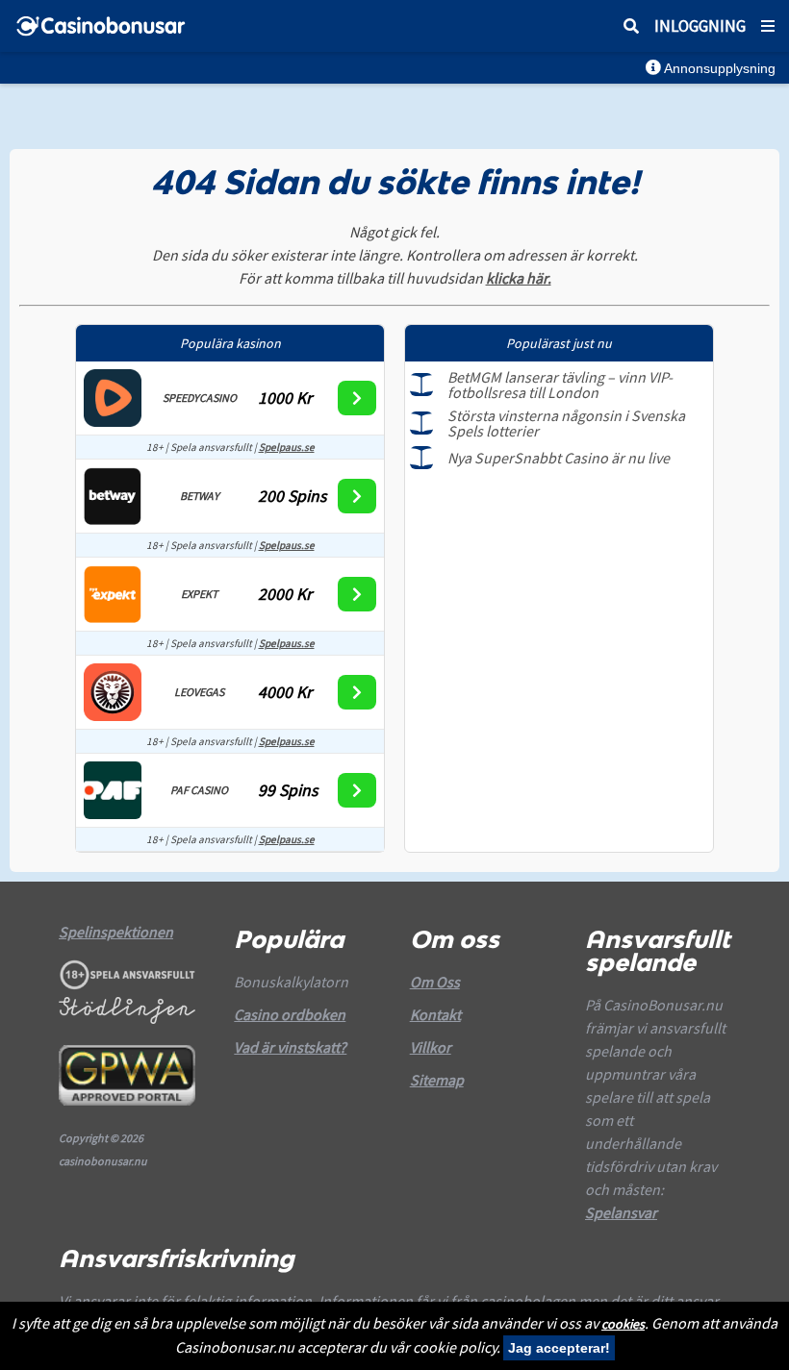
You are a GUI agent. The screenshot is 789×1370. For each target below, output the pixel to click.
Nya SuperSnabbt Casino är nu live (558, 457)
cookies (623, 1324)
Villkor (430, 1047)
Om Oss (435, 981)
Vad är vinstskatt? (290, 1047)
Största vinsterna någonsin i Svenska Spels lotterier (566, 423)
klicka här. (518, 277)
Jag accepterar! (559, 1348)
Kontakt (435, 1014)
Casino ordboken (289, 1014)
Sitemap (437, 1079)
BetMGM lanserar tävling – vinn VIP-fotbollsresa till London (560, 384)
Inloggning (700, 26)
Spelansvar (621, 1212)
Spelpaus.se (287, 447)
